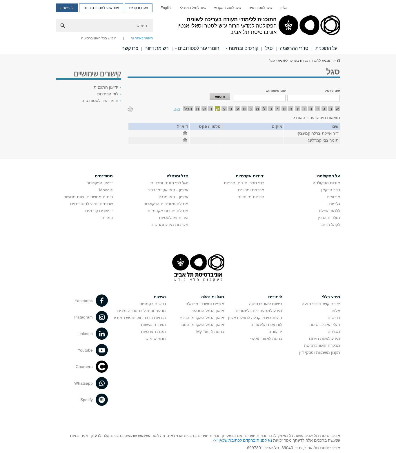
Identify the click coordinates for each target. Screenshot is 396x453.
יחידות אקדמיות (250, 176)
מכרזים (334, 331)
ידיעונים (275, 331)
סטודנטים (104, 176)
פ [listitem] (230, 108)
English (166, 8)
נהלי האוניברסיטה (324, 324)
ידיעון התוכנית (106, 87)
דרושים (334, 317)
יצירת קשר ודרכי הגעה (321, 303)
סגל (269, 48)
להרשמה (66, 7)
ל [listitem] (264, 108)
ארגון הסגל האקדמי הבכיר (201, 317)
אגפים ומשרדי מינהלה (205, 303)
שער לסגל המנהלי (193, 8)
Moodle (106, 190)
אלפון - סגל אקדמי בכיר (168, 190)
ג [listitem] (324, 108)
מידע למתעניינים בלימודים (259, 310)
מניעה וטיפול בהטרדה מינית (141, 310)
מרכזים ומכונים (251, 190)
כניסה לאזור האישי (266, 338)
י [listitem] (277, 108)
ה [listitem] (310, 108)
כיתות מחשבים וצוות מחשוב (88, 196)
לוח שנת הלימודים (266, 324)
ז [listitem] (297, 108)
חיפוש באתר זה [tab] (142, 38)
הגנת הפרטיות (153, 331)
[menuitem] (283, 8)
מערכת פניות (138, 7)
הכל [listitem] (188, 108)
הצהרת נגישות (153, 324)
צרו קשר (130, 48)
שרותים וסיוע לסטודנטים (91, 203)
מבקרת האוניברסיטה (322, 345)
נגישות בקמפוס (152, 303)
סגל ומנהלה (177, 176)
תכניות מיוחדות (250, 196)
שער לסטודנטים (260, 8)
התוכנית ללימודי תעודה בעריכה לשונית (338, 60)
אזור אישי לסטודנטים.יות (101, 7)
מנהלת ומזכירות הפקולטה (165, 203)
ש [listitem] (204, 108)
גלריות (334, 203)
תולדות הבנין (329, 217)
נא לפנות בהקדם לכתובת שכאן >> (242, 440)
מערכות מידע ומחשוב (169, 224)
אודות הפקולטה (326, 183)
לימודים (275, 296)
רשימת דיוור (157, 48)
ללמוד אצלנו (329, 210)
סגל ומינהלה (212, 296)
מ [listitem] (257, 108)
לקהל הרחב (330, 224)
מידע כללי (331, 296)
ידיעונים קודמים (99, 210)
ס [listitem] (244, 108)
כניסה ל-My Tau (210, 331)
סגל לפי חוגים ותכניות (169, 183)
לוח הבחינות (107, 94)
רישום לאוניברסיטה (265, 303)
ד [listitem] (317, 108)
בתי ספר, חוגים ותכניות (244, 183)
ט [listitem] (284, 108)
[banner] (198, 27)
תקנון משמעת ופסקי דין (319, 352)
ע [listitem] (237, 108)
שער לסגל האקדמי (227, 8)
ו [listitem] (304, 108)
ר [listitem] (211, 108)
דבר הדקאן (330, 190)
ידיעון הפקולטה (99, 183)
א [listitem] (337, 108)
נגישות (160, 296)
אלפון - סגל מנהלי (172, 196)
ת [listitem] (197, 108)
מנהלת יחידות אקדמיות (168, 210)
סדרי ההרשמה (294, 48)
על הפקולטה (328, 176)
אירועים (333, 196)
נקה (177, 108)
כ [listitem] (271, 108)
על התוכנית (326, 48)
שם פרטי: (332, 91)
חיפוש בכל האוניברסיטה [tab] (99, 38)
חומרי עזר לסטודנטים (99, 100)
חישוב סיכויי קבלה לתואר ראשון (255, 317)
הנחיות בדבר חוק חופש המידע (140, 317)
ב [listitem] (330, 108)
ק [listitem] (217, 108)
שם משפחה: (276, 91)
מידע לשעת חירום (324, 338)
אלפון (284, 8)
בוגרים (107, 217)
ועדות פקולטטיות (173, 217)
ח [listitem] (291, 108)
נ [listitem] (251, 108)
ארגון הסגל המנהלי (208, 310)
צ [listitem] (224, 108)
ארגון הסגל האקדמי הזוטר (201, 324)
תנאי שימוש (156, 338)
